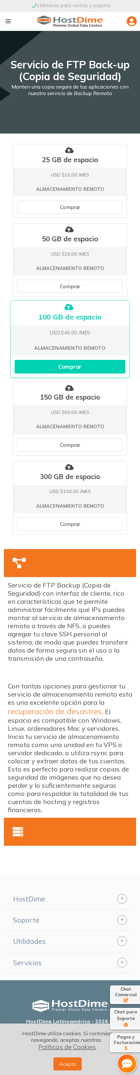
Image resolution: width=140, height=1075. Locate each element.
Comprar (70, 207)
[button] (8, 21)
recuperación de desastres (55, 711)
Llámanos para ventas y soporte (74, 5)
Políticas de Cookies (67, 1047)
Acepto (67, 1064)
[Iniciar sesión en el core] (132, 21)
